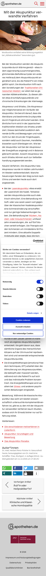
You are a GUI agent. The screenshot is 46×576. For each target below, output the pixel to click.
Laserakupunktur (20, 188)
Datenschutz (15, 562)
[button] (7, 468)
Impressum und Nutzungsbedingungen (23, 557)
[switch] (40, 289)
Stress (17, 386)
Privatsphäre (30, 562)
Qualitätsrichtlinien (14, 568)
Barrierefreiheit (33, 568)
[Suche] (36, 4)
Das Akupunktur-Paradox (16, 441)
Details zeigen (33, 313)
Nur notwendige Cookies (23, 333)
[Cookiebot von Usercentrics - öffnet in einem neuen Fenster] (33, 241)
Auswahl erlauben (23, 327)
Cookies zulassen (23, 320)
